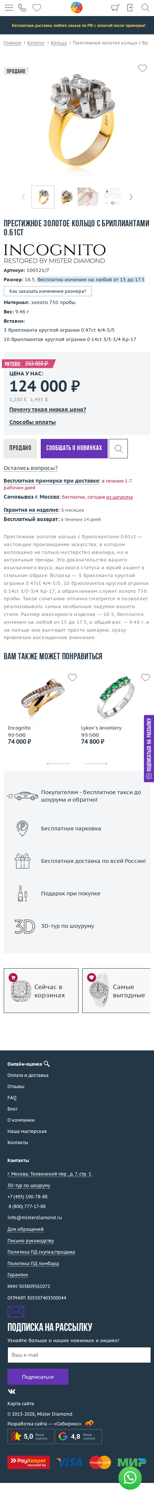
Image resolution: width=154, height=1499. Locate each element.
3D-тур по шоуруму (77, 945)
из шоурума (119, 497)
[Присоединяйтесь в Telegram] (25, 1391)
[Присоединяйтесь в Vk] (11, 1391)
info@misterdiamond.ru (34, 1217)
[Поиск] (145, 7)
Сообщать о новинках (74, 448)
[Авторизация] (130, 7)
